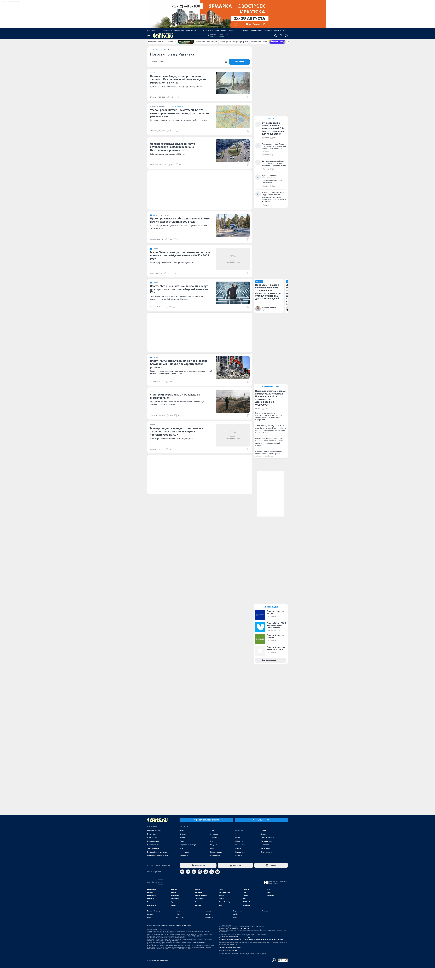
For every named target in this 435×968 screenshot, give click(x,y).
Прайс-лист (151, 834)
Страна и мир (266, 841)
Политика (239, 841)
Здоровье (184, 856)
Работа (238, 848)
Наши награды (153, 841)
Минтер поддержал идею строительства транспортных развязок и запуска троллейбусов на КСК (176, 431)
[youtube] (217, 871)
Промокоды (179, 30)
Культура (213, 838)
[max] (205, 871)
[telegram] (182, 871)
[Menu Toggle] (148, 35)
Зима (211, 830)
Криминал (213, 834)
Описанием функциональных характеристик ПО (234, 938)
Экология (265, 845)
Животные (184, 852)
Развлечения (240, 852)
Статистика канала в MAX (157, 856)
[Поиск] (275, 35)
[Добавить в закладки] (248, 97)
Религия (238, 856)
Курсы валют (243, 30)
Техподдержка (153, 848)
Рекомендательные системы (228, 950)
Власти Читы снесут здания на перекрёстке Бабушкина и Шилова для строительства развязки (178, 364)
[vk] (188, 871)
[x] (211, 871)
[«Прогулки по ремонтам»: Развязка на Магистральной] (233, 401)
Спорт (263, 834)
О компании (152, 838)
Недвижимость (166, 30)
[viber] (200, 871)
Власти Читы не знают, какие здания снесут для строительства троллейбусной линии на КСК (179, 289)
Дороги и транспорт (188, 845)
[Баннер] (186, 42)
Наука (211, 848)
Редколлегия (256, 30)
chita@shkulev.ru (172, 941)
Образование (214, 856)
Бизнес (183, 834)
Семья (263, 830)
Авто (182, 830)
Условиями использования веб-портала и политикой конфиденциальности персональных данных (251, 939)
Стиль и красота (267, 838)
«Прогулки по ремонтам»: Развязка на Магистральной (175, 396)
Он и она (238, 834)
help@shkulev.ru (162, 944)
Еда (181, 848)
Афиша (224, 30)
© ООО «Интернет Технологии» (157, 960)
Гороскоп (232, 30)
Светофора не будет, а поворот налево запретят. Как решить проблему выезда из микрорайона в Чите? (178, 79)
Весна (182, 838)
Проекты (278, 30)
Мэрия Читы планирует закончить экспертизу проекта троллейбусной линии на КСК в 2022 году (180, 255)
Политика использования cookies (230, 947)
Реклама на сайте (154, 830)
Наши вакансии (153, 845)
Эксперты (268, 30)
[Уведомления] (281, 35)
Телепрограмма (212, 30)
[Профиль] (286, 35)
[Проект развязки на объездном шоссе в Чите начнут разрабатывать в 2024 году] (233, 225)
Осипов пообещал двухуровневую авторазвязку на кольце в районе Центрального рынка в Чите (172, 147)
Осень (237, 838)
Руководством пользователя (228, 936)
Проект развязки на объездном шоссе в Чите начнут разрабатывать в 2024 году (180, 220)
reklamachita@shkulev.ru (258, 927)
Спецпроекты (266, 852)
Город (182, 841)
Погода (201, 30)
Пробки (286, 30)
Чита (152, 50)
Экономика (265, 848)
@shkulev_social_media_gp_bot (241, 928)
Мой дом (213, 845)
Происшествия (241, 845)
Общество (239, 830)
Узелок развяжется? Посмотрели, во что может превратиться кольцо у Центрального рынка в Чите (179, 113)
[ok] (194, 871)
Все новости (152, 30)
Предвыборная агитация (157, 852)
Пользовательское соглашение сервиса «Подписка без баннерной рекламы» (244, 954)
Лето (211, 841)
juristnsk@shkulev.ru (199, 942)
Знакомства (191, 30)
